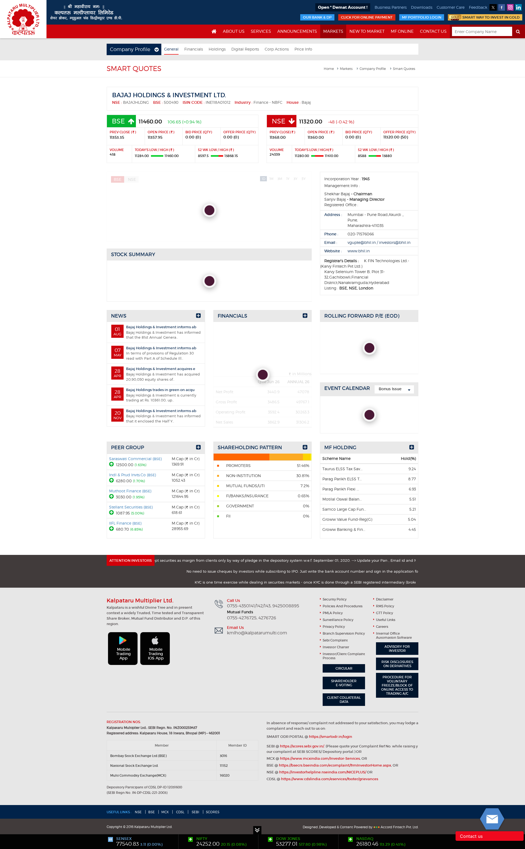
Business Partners (391, 7)
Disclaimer (384, 599)
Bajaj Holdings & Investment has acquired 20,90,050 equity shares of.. (157, 373)
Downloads (421, 7)
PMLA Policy (333, 613)
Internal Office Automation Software (394, 635)
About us (233, 31)
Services (261, 31)
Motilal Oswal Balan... (342, 499)
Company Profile (373, 69)
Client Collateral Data (344, 700)
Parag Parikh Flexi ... (340, 489)
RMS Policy (385, 606)
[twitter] (493, 7)
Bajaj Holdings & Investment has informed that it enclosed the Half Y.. (157, 416)
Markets (333, 31)
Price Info (303, 49)
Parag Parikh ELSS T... (342, 479)
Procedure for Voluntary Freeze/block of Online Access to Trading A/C (397, 685)
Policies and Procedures (343, 606)
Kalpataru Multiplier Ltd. (23, 19)
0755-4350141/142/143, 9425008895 (263, 606)
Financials (193, 49)
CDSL (179, 812)
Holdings (217, 49)
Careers (382, 627)
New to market (366, 31)
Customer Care (451, 7)
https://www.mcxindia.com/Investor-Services (320, 758)
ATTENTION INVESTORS (130, 560)
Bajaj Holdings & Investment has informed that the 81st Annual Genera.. (157, 332)
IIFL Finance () (125, 523)
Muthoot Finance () (130, 491)
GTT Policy (384, 613)
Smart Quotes (404, 69)
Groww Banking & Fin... (343, 529)
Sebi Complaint (335, 640)
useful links (385, 620)
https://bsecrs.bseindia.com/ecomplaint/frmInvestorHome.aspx (335, 765)
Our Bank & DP (317, 17)
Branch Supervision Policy (344, 633)
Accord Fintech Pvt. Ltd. (399, 827)
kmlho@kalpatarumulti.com (257, 633)
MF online (402, 31)
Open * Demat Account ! (343, 7)
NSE (138, 812)
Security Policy (334, 599)
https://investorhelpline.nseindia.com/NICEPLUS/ (322, 772)
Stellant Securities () (131, 507)
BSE (151, 812)
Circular (344, 668)
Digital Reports (245, 49)
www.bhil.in (359, 251)
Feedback (478, 7)
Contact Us (433, 31)
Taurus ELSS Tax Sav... (342, 468)
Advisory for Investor (397, 648)
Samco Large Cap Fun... (344, 509)
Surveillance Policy (338, 620)
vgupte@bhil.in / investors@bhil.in (379, 242)
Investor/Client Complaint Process (344, 656)
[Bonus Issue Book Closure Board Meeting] (394, 389)
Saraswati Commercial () (135, 458)
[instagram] (510, 7)
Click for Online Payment (367, 17)
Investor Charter (336, 647)
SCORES (212, 812)
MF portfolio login (421, 17)
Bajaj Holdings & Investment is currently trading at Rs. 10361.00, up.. (155, 394)
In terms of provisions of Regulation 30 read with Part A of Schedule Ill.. (155, 353)
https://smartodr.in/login (330, 736)
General (171, 49)
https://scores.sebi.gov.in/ (302, 746)
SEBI (195, 812)
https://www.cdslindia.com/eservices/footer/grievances (329, 779)
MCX (165, 812)
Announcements (297, 31)
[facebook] (501, 7)
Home (329, 69)
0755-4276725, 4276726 (251, 618)
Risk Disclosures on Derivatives (397, 664)
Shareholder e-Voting (344, 683)
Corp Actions (277, 49)
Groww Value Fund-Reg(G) (347, 519)
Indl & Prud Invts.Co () (132, 474)
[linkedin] (518, 7)
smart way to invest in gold (491, 17)
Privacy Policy (334, 627)
